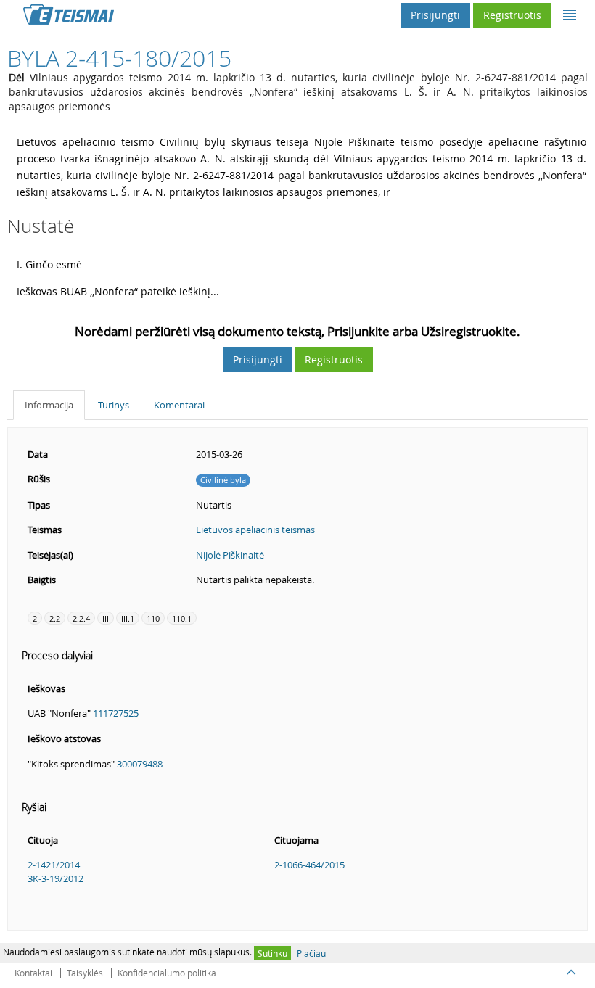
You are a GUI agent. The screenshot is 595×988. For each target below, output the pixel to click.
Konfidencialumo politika (167, 973)
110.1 (182, 618)
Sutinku (272, 953)
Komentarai (179, 404)
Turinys (113, 404)
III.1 (127, 618)
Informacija (49, 404)
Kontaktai (33, 973)
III (105, 618)
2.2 (54, 618)
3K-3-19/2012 (55, 878)
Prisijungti (435, 15)
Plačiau (311, 953)
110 (153, 618)
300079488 (140, 763)
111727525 (116, 713)
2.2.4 (81, 618)
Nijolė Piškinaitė (230, 554)
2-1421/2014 (54, 864)
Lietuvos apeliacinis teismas (255, 529)
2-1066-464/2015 (309, 864)
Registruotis (512, 15)
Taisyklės (85, 973)
